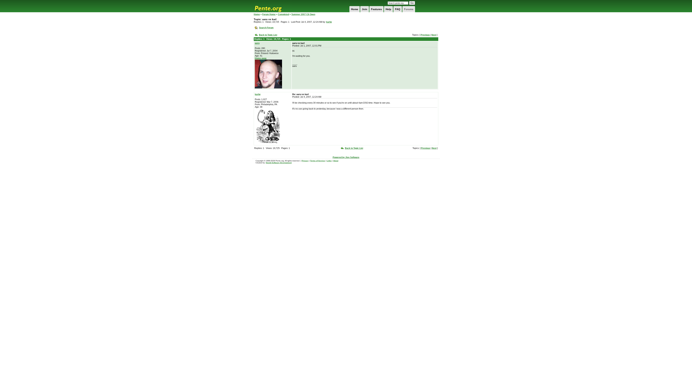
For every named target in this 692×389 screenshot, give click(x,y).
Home (354, 9)
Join (364, 9)
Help (388, 9)
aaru (257, 43)
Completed (283, 14)
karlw (329, 22)
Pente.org (273, 6)
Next (433, 35)
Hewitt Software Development (279, 163)
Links (329, 161)
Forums (408, 9)
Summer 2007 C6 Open (303, 14)
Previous (425, 35)
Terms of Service (317, 161)
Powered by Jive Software (346, 157)
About (335, 161)
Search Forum (266, 27)
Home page (261, 58)
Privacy (305, 161)
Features (376, 9)
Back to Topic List (268, 35)
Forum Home (269, 14)
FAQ (397, 9)
